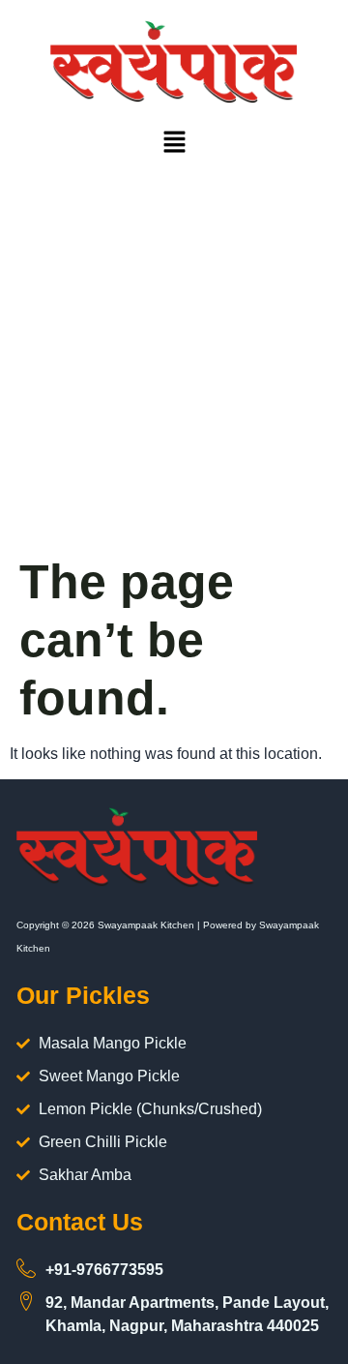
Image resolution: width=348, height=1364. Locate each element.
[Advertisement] (174, 369)
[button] (174, 144)
